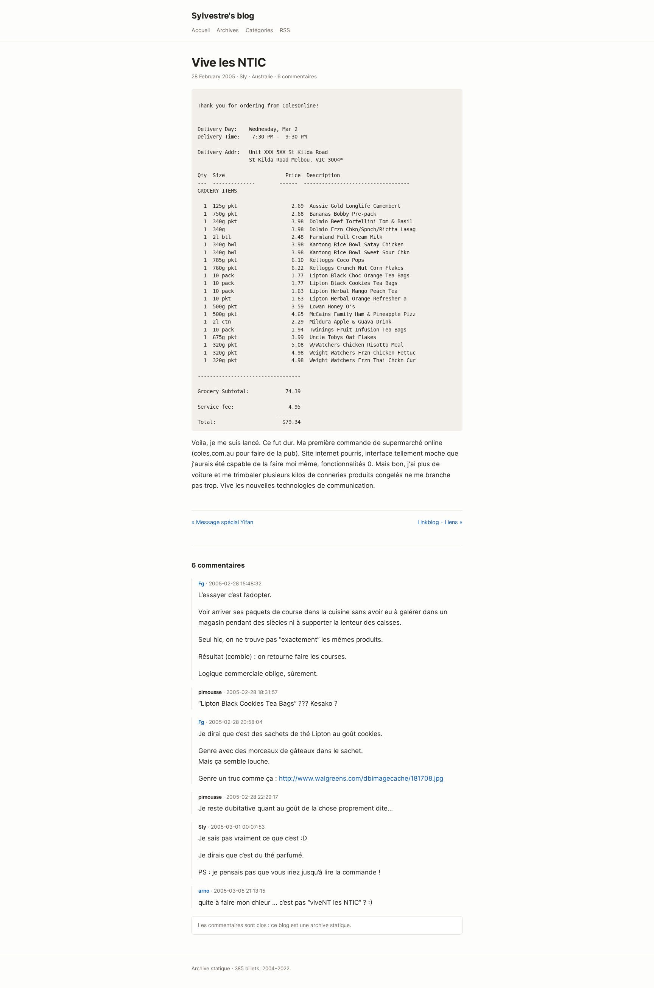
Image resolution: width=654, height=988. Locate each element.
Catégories (259, 30)
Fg (201, 583)
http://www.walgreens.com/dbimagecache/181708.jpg (361, 778)
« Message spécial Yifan (222, 522)
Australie (262, 76)
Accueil (201, 30)
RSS (285, 30)
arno (203, 891)
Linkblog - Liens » (439, 522)
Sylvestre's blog (223, 15)
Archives (227, 30)
